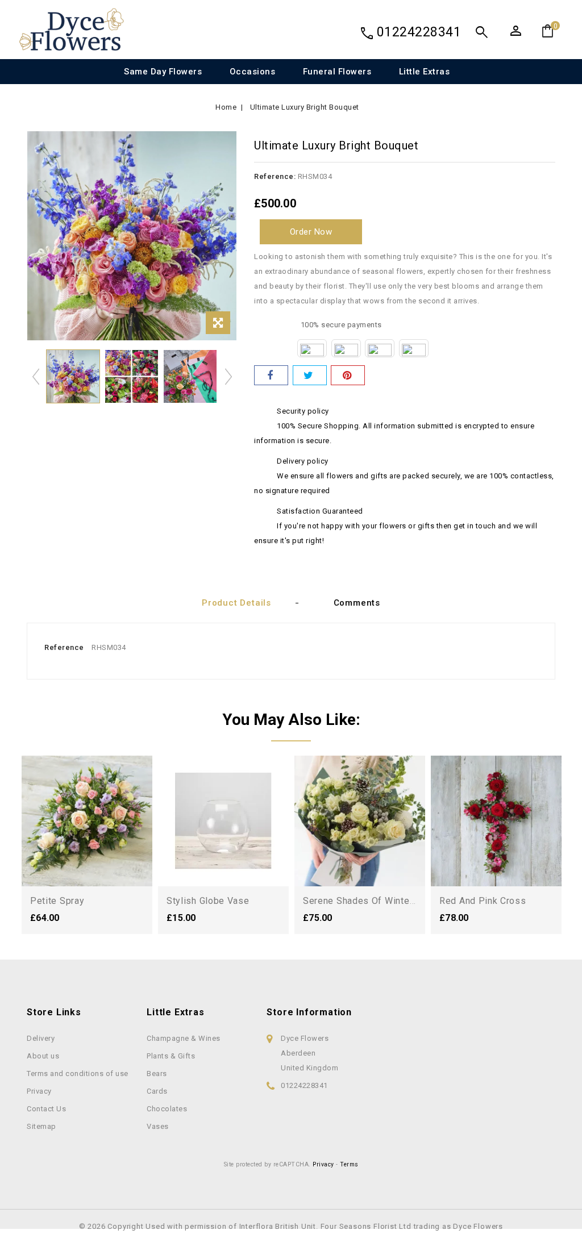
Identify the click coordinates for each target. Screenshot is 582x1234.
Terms (349, 1164)
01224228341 (419, 32)
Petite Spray (57, 900)
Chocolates (167, 1108)
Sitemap (41, 1126)
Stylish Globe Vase (208, 900)
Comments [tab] (357, 603)
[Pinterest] (347, 375)
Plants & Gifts (171, 1056)
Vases (158, 1126)
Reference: (275, 176)
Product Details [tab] (236, 603)
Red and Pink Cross (482, 900)
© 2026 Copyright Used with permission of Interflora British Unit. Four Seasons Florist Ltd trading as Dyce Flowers (291, 1226)
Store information (309, 1012)
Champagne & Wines (184, 1038)
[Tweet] (309, 375)
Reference (64, 647)
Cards (157, 1091)
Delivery (41, 1038)
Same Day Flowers (163, 71)
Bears (157, 1073)
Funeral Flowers (337, 71)
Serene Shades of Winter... (360, 900)
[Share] (271, 375)
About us (43, 1056)
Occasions (253, 71)
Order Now (311, 232)
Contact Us (46, 1108)
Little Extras (424, 71)
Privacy (39, 1091)
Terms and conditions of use (77, 1073)
